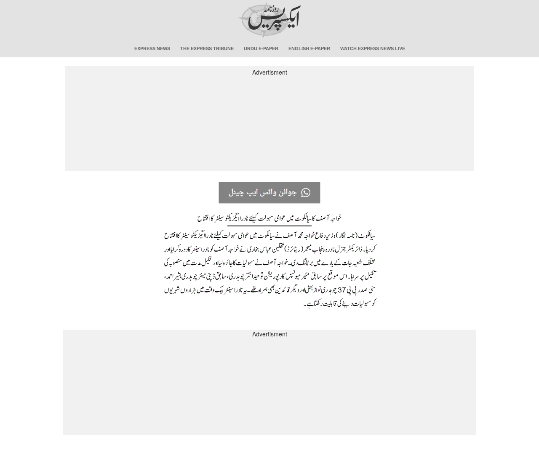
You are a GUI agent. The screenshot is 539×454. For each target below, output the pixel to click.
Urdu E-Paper (261, 48)
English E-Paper (309, 48)
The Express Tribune (207, 48)
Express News (152, 48)
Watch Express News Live (372, 48)
